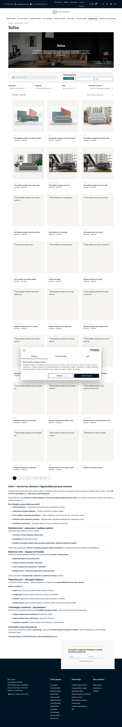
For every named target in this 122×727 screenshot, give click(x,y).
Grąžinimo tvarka (77, 697)
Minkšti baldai (11, 18)
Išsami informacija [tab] (61, 356)
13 (44, 478)
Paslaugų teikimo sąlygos (79, 688)
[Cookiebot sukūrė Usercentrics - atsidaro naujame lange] (91, 350)
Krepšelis (66, 2)
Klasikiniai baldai (55, 691)
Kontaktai (81, 6)
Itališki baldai (54, 694)
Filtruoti (68, 78)
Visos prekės (54, 685)
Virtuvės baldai (47, 18)
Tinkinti (59, 376)
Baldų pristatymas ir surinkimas (81, 694)
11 (36, 478)
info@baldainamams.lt (49, 636)
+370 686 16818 (27, 636)
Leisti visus (86, 376)
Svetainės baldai (23, 18)
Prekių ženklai (76, 703)
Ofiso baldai (70, 18)
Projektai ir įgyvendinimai (107, 18)
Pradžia (10, 23)
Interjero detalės (81, 18)
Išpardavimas (93, 18)
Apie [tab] (87, 356)
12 (40, 478)
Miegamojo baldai (59, 18)
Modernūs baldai (55, 688)
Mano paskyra (58, 2)
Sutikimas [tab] (34, 356)
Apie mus (81, 2)
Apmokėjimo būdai (77, 691)
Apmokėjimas (74, 2)
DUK (73, 709)
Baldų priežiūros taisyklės (79, 700)
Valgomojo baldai (35, 18)
